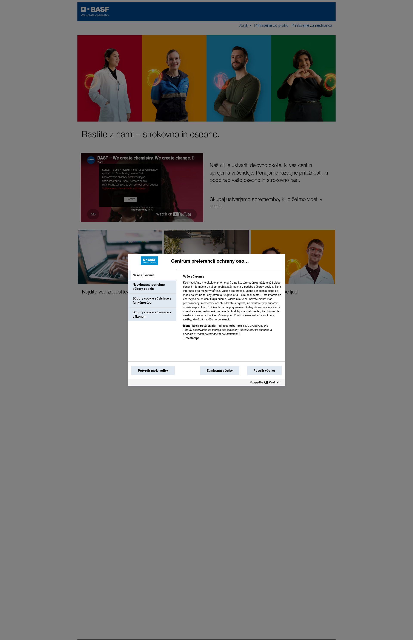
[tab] (152, 275)
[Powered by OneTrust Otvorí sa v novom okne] (266, 383)
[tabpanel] (232, 309)
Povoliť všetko (264, 370)
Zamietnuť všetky (220, 370)
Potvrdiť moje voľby (153, 370)
